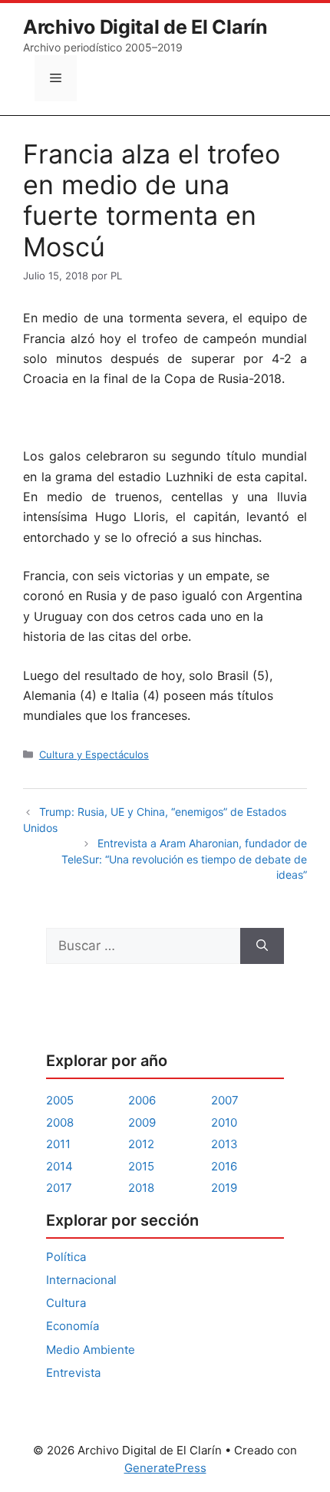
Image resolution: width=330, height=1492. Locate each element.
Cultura (66, 1303)
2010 (224, 1122)
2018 (141, 1187)
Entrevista (73, 1372)
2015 (141, 1166)
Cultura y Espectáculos (94, 754)
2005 (60, 1100)
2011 (58, 1144)
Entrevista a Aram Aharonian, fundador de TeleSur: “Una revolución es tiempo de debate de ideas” (184, 859)
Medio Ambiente (90, 1349)
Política (66, 1256)
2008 (60, 1122)
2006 (142, 1100)
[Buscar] (262, 946)
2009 (142, 1122)
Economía (72, 1326)
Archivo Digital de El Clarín (145, 26)
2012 (141, 1144)
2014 (59, 1166)
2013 (224, 1144)
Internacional (81, 1279)
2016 (224, 1166)
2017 (59, 1187)
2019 (224, 1187)
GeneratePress (165, 1468)
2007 (225, 1100)
